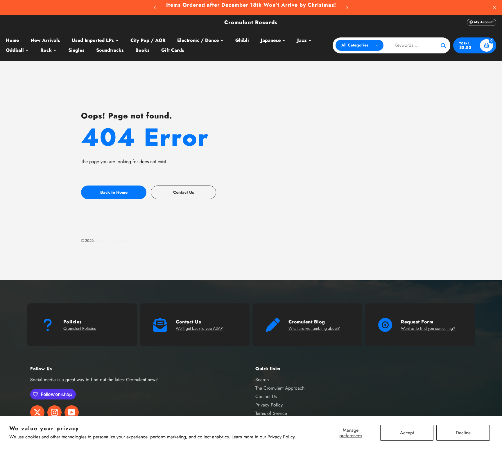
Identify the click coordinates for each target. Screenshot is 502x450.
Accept (407, 432)
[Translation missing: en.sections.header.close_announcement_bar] (495, 7)
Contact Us (266, 396)
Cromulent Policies (79, 328)
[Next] (347, 7)
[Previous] (155, 7)
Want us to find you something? (428, 328)
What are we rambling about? (314, 328)
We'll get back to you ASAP (199, 328)
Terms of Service (271, 413)
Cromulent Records (251, 22)
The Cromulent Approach (279, 388)
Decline (463, 432)
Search (262, 379)
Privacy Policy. (282, 436)
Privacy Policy (269, 405)
